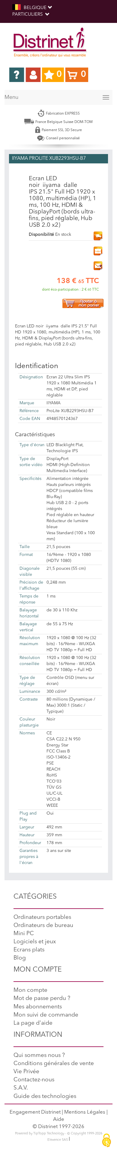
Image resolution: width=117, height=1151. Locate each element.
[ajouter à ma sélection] (98, 251)
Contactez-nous (34, 1080)
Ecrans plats (29, 950)
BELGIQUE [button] (35, 8)
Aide (58, 1119)
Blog (20, 958)
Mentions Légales (84, 1112)
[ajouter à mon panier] (83, 303)
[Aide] (16, 75)
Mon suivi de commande (46, 1015)
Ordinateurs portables (42, 917)
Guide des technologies (45, 1096)
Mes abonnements (38, 1007)
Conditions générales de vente (54, 1064)
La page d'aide (33, 1023)
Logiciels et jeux (35, 942)
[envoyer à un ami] (98, 265)
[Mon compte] (33, 75)
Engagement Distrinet (35, 1112)
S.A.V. (21, 1088)
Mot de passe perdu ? (42, 998)
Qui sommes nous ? (39, 1055)
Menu (11, 97)
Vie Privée (26, 1072)
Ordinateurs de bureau (43, 926)
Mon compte (30, 990)
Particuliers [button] (28, 14)
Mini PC (24, 934)
